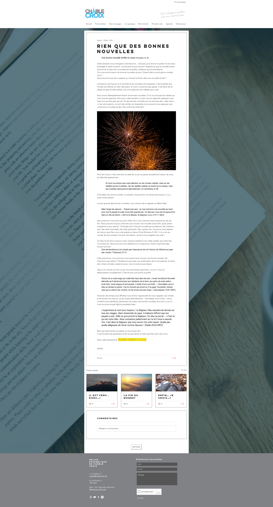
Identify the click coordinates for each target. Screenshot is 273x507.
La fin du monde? (131, 396)
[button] (130, 23)
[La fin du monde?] (136, 382)
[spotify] (102, 497)
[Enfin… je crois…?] (171, 382)
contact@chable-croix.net (98, 476)
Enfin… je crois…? (166, 396)
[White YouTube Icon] (94, 497)
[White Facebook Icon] (98, 497)
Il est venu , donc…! (99, 396)
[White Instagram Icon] (90, 497)
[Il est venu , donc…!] (101, 382)
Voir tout (184, 370)
